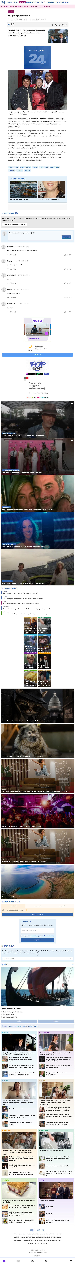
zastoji (37, 906)
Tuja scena (18, 6)
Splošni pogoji (56, 1237)
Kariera (42, 1234)
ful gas (35, 167)
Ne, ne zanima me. (8, 1014)
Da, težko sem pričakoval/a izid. (13, 1012)
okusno (6, 1180)
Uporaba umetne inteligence (37, 1243)
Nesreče (13, 906)
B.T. (12, 24)
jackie (11, 167)
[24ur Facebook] (38, 1230)
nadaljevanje (54, 167)
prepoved (12, 170)
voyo (42, 1180)
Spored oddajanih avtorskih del (50, 1240)
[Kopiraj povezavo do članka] (66, 24)
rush (41, 167)
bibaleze (6, 1032)
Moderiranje (50, 1234)
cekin (43, 1080)
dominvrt (44, 1130)
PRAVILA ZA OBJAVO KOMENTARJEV (14, 224)
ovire (62, 906)
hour (46, 167)
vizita (5, 1080)
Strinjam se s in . (38, 936)
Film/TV (37, 6)
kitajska (27, 170)
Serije (26, 6)
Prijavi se (65, 237)
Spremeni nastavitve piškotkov (24, 1237)
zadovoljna (45, 1032)
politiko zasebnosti (48, 936)
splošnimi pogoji (35, 936)
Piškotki (59, 1234)
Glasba (31, 6)
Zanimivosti (46, 6)
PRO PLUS (35, 1234)
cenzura (19, 170)
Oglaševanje (17, 1234)
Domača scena (9, 6)
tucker (28, 167)
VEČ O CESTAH (36, 914)
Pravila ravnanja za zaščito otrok (26, 1240)
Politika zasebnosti (43, 1237)
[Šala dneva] (70, 958)
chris (22, 167)
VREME (36, 355)
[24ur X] (43, 1230)
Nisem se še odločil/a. (10, 1017)
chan (16, 167)
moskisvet (7, 1130)
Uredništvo (27, 1234)
